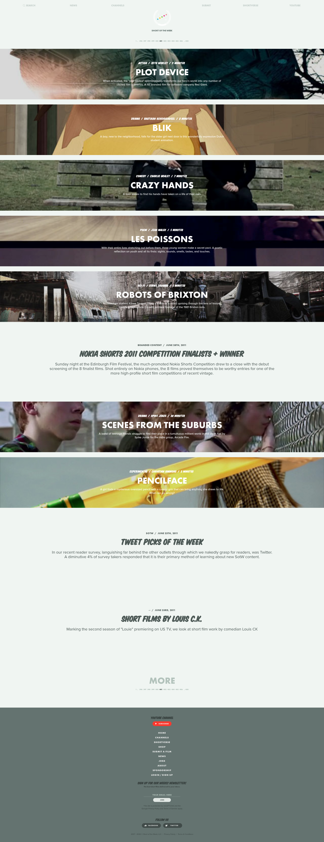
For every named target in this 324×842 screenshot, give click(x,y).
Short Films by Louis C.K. (162, 618)
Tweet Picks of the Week (162, 541)
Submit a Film (162, 751)
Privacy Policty (169, 834)
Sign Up (167, 774)
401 (160, 41)
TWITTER (174, 825)
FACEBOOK (153, 825)
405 (177, 41)
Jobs (162, 760)
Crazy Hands (162, 185)
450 (186, 41)
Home (162, 732)
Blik (162, 128)
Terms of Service (170, 808)
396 (140, 41)
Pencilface (162, 480)
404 (173, 41)
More (162, 680)
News (162, 756)
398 (148, 41)
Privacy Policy (153, 808)
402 (164, 41)
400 (156, 41)
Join (162, 800)
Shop (162, 746)
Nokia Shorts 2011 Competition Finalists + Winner (162, 353)
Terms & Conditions (185, 834)
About (162, 765)
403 (168, 41)
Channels (162, 737)
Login (155, 774)
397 (144, 41)
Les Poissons (162, 239)
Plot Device (162, 72)
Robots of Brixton (162, 295)
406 (181, 41)
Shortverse (162, 742)
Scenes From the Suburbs (162, 425)
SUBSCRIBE (164, 724)
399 (152, 41)
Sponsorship (162, 770)
